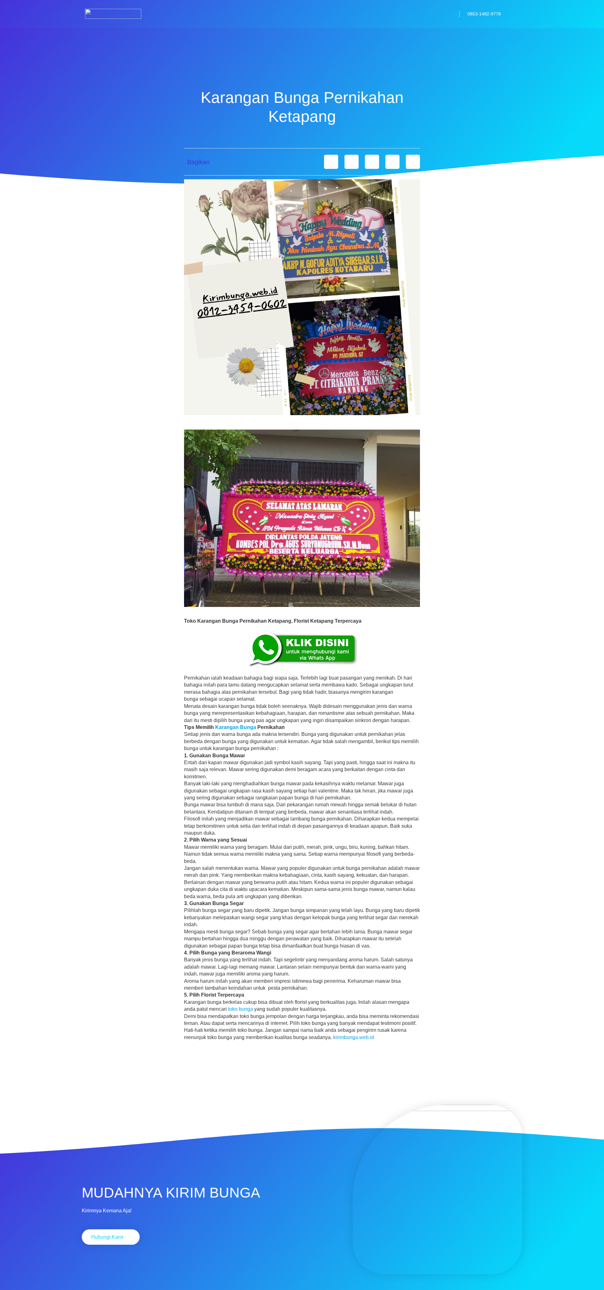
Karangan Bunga (235, 727)
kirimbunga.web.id (353, 1037)
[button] (331, 162)
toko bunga (240, 1009)
